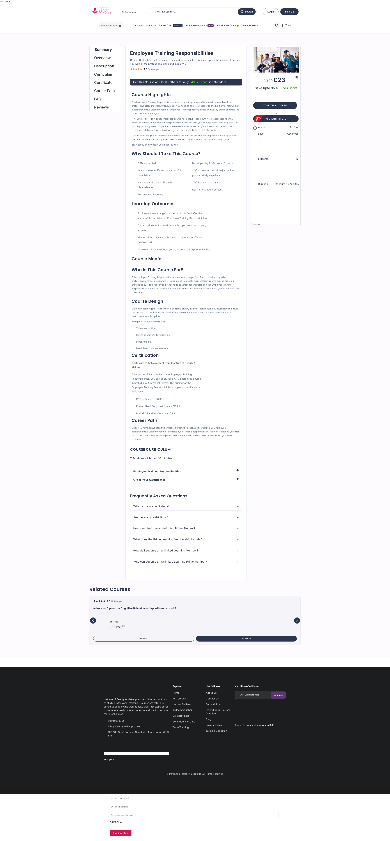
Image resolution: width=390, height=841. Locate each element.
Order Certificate (227, 25)
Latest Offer (166, 25)
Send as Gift (120, 833)
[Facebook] (108, 744)
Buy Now (246, 638)
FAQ (97, 99)
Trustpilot (5, 1)
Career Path (104, 91)
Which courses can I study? (151, 506)
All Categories (129, 12)
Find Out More (216, 82)
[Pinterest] (140, 744)
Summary (103, 49)
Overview (102, 58)
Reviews (101, 107)
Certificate (103, 82)
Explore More (251, 25)
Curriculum (103, 74)
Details (143, 638)
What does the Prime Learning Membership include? (167, 539)
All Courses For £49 (276, 118)
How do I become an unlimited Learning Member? (165, 550)
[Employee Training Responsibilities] (276, 59)
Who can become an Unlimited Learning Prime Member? (170, 561)
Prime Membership (199, 25)
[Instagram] (129, 744)
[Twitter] (118, 744)
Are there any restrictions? (150, 517)
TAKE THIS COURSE (275, 105)
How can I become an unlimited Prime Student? (164, 528)
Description (104, 66)
